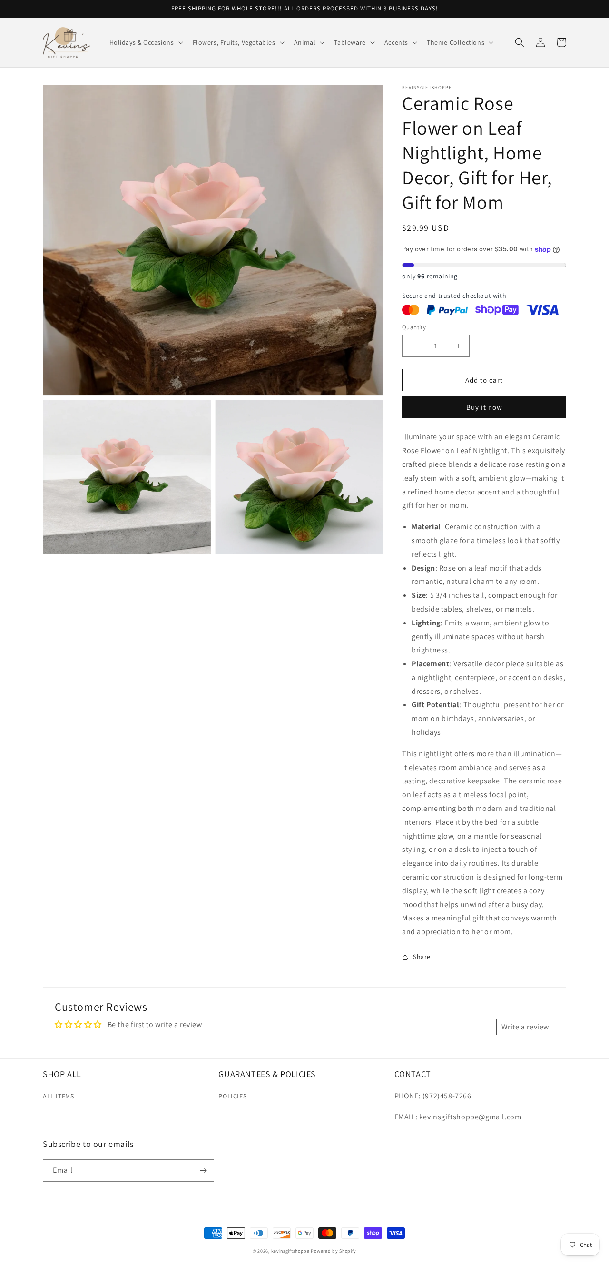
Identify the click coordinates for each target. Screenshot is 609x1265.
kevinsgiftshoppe (290, 1251)
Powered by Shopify (333, 1251)
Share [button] (422, 956)
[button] (145, 42)
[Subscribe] (203, 1170)
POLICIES (232, 1096)
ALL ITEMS (58, 1096)
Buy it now (484, 407)
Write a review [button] (525, 1027)
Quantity (414, 327)
